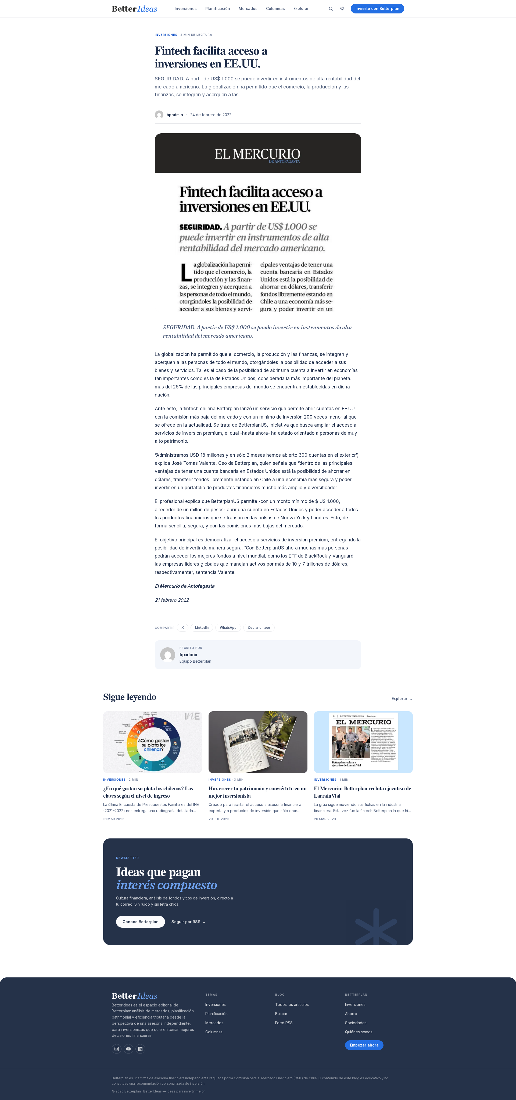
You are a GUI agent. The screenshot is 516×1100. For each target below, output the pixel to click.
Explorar (301, 8)
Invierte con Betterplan (377, 8)
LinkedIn (202, 628)
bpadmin (175, 114)
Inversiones (186, 8)
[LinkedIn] (140, 1049)
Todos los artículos (292, 1004)
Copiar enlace (259, 628)
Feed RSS (284, 1022)
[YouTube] (128, 1049)
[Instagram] (116, 1049)
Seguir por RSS (188, 921)
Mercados (248, 8)
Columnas (275, 8)
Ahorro (351, 1013)
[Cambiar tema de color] (342, 8)
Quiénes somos (358, 1032)
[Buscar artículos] (331, 8)
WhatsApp (228, 628)
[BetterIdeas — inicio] (134, 8)
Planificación (217, 8)
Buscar (281, 1013)
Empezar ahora (364, 1045)
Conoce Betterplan (141, 921)
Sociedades (356, 1022)
